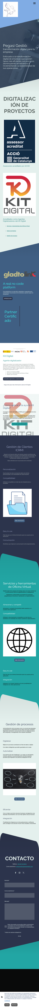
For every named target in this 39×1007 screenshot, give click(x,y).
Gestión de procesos (12, 235)
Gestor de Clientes (11, 231)
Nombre (7, 880)
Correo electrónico (9, 891)
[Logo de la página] (10, 9)
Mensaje (7, 901)
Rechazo (14, 1004)
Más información (19, 520)
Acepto (7, 1004)
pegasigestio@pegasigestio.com (24, 866)
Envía (19, 936)
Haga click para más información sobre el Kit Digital (17, 384)
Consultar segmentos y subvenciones (13, 379)
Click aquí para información (19, 424)
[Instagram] (19, 873)
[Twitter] (23, 873)
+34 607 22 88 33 (22, 864)
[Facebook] (15, 873)
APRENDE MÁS (8, 298)
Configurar (7, 1000)
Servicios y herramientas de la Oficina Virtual (18, 226)
